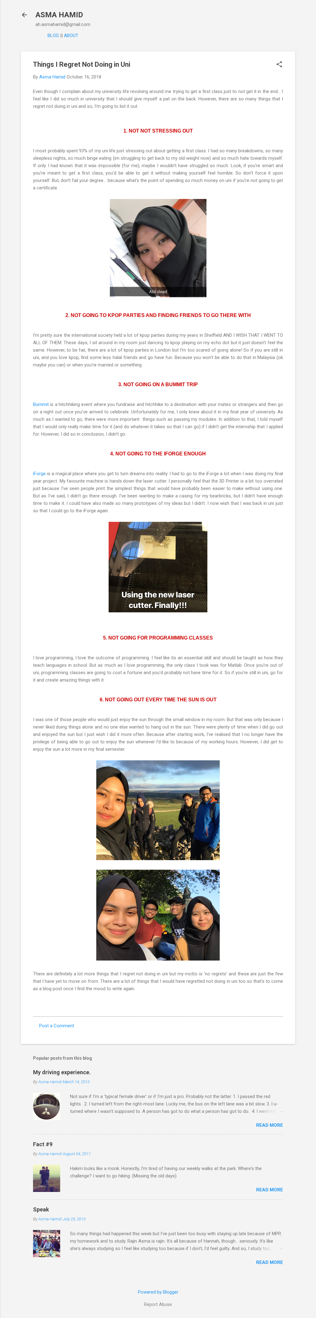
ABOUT (71, 35)
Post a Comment (56, 1026)
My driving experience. (62, 1072)
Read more (269, 1125)
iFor (37, 473)
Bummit (41, 404)
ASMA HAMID (59, 15)
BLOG (53, 35)
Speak (41, 1209)
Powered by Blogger (158, 1292)
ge (43, 473)
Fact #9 (42, 1144)
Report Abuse (158, 1304)
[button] (279, 65)
